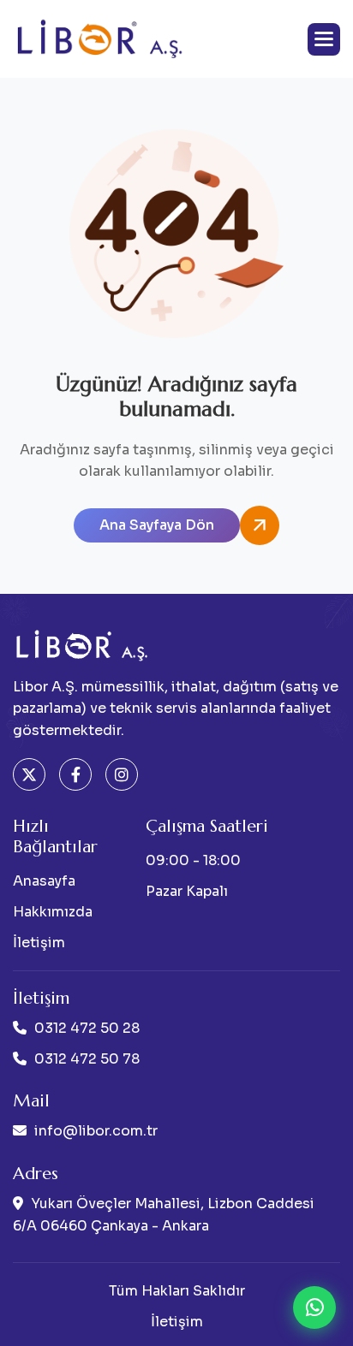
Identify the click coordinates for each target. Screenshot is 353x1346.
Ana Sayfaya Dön (156, 525)
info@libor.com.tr (96, 1131)
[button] (324, 39)
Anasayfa (44, 881)
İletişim (39, 943)
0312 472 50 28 (87, 1028)
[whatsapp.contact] (314, 1307)
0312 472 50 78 (87, 1059)
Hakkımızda (53, 912)
